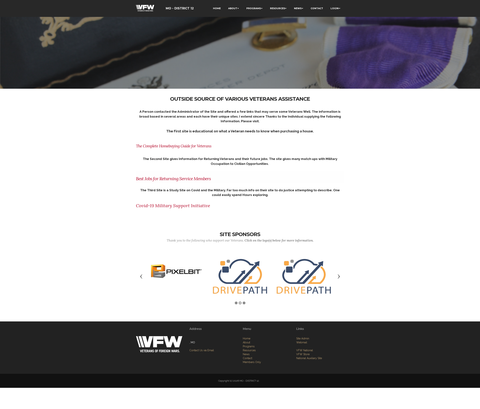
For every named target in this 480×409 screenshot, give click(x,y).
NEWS (298, 8)
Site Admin (302, 338)
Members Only (252, 362)
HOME (217, 8)
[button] (141, 276)
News (246, 354)
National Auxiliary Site (309, 358)
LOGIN (335, 8)
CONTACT (317, 8)
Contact (247, 358)
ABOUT (232, 8)
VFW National (304, 350)
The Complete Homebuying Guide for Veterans (173, 146)
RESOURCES (277, 8)
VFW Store (303, 354)
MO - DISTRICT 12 (180, 8)
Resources (249, 350)
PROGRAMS (253, 8)
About (246, 342)
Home (246, 338)
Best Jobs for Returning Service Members (173, 179)
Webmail (301, 342)
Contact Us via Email (201, 350)
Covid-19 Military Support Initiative (173, 206)
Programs (249, 346)
